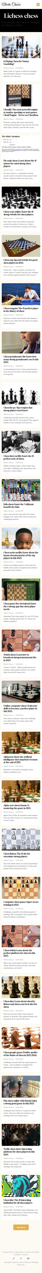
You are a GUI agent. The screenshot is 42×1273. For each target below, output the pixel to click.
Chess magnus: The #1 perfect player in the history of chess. (21, 309)
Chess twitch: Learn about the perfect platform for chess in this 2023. (19, 953)
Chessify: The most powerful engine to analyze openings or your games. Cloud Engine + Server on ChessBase (21, 112)
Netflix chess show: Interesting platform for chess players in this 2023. (19, 1152)
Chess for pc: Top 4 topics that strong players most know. (18, 409)
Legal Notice (19, 1252)
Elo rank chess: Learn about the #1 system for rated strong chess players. (20, 163)
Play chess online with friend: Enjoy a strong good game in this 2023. (20, 1102)
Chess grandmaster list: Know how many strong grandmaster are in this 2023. (21, 359)
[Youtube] (28, 1258)
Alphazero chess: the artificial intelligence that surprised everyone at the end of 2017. (21, 760)
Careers (25, 1254)
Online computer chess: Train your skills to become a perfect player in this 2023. (20, 708)
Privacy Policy (8, 1252)
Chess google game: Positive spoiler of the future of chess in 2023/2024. (20, 1053)
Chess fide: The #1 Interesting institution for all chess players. (18, 1201)
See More (21, 1227)
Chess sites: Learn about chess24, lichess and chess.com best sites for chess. (20, 1004)
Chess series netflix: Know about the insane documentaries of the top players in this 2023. (21, 555)
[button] (38, 4)
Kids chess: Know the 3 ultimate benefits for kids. (19, 505)
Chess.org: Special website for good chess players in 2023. (20, 261)
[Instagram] (21, 1258)
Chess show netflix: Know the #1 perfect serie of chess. (19, 457)
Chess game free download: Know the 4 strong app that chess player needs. (20, 606)
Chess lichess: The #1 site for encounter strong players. (17, 855)
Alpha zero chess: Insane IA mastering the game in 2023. (17, 806)
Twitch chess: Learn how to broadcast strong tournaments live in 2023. (20, 657)
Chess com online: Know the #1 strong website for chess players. (19, 213)
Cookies (28, 1252)
